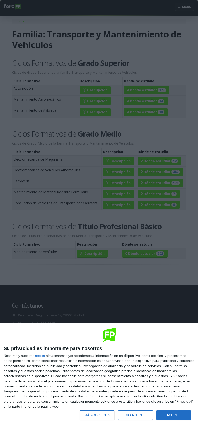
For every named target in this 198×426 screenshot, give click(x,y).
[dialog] (99, 374)
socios (40, 355)
